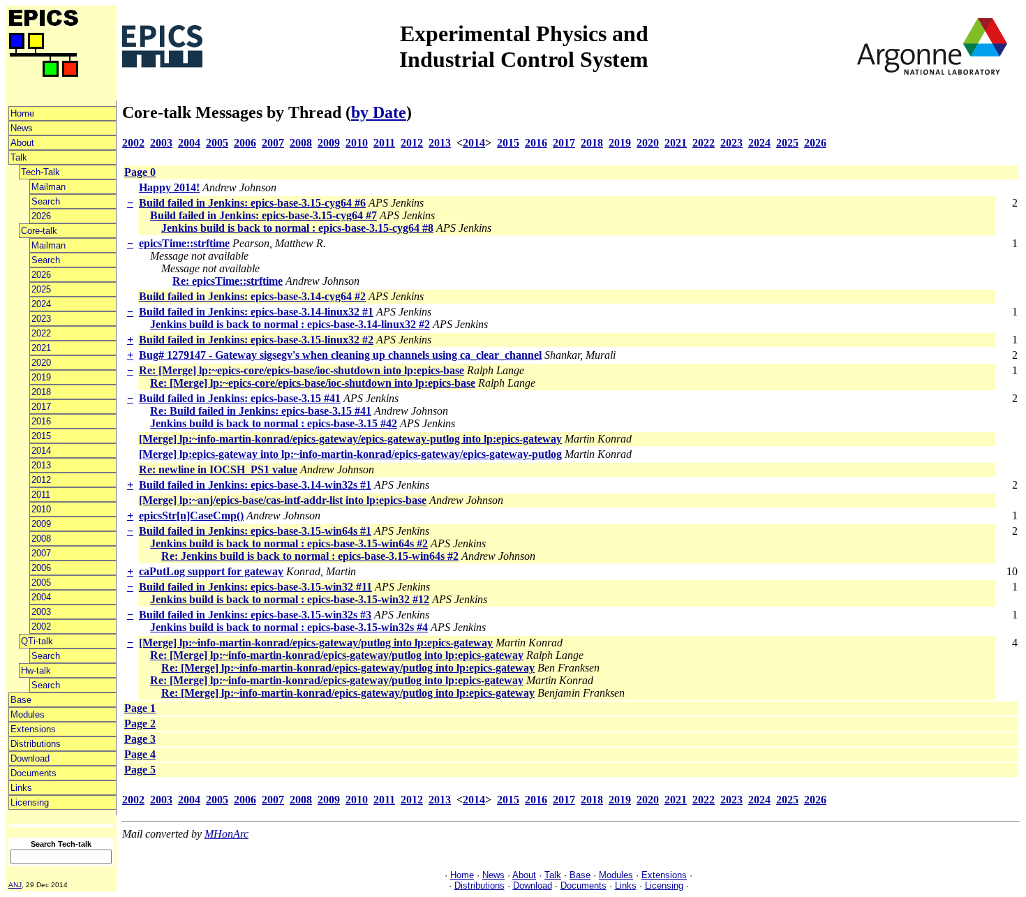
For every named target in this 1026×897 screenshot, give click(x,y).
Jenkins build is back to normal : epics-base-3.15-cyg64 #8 (297, 228)
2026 (41, 216)
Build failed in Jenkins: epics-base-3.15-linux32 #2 (256, 340)
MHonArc (226, 834)
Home (22, 113)
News (21, 128)
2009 (41, 524)
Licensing (29, 802)
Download (30, 758)
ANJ (15, 885)
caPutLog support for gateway (211, 571)
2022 (41, 333)
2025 (41, 289)
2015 (41, 436)
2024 (41, 304)
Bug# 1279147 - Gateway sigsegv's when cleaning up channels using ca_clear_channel (340, 355)
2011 (40, 494)
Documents (33, 773)
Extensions (33, 729)
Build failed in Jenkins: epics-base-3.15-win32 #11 (255, 587)
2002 (41, 626)
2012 (41, 480)
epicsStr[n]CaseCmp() (191, 515)
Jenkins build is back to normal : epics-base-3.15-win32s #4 (289, 627)
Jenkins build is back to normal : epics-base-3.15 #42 (273, 423)
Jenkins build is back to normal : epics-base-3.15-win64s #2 (289, 543)
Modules (27, 714)
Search (45, 201)
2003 (41, 612)
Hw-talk (36, 670)
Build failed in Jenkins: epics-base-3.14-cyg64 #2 (252, 296)
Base (20, 700)
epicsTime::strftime (184, 243)
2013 (41, 465)
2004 (41, 597)
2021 (41, 348)
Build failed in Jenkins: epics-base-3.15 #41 (240, 398)
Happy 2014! (169, 187)
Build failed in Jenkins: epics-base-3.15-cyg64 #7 (263, 215)
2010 (41, 509)
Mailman (48, 186)
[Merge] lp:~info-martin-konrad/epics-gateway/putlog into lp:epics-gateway (316, 642)
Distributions (35, 744)
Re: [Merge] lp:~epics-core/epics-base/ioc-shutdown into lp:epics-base (301, 370)
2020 (41, 362)
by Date (378, 112)
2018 (41, 392)
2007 (41, 553)
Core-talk (39, 230)
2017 (41, 406)
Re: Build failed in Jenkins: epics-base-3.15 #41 (260, 411)
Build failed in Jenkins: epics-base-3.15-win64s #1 (255, 531)
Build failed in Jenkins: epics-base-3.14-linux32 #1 (256, 312)
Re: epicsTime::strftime (227, 281)
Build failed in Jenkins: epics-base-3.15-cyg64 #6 (252, 203)
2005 (41, 582)
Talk (18, 157)
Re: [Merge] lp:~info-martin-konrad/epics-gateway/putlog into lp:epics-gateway (336, 655)
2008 (41, 538)
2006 (41, 568)
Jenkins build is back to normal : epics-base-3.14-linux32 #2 (290, 324)
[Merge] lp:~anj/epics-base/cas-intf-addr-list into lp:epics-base (282, 500)
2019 (41, 377)
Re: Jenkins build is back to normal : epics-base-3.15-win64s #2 (310, 556)
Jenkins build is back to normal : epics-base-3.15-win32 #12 (289, 599)
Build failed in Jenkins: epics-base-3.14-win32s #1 (255, 485)
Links (21, 788)
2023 (41, 318)
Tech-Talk (40, 172)
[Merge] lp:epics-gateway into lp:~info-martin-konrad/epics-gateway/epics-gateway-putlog (350, 454)
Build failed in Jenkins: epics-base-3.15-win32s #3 (255, 615)
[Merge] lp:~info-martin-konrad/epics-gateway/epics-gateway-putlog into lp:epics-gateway (350, 439)
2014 (41, 450)
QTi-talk (37, 641)
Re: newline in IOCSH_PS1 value (218, 469)
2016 (41, 421)
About (22, 143)
